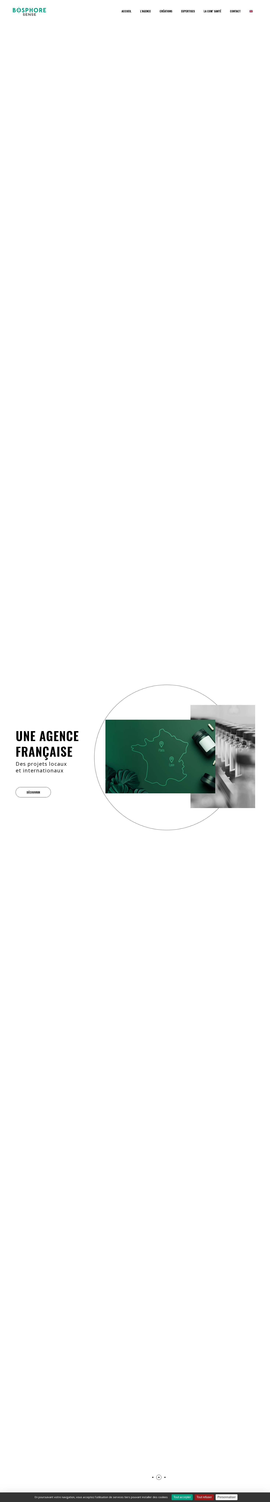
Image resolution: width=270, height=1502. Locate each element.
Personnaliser (226, 1497)
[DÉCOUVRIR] (31, 792)
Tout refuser (204, 1497)
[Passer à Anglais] (251, 13)
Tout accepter (182, 1497)
